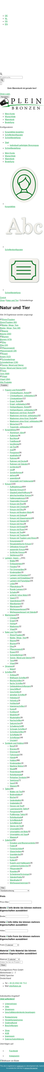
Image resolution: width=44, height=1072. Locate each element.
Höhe (2, 931)
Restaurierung (11, 1017)
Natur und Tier (12, 300)
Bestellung (9, 122)
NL (6, 19)
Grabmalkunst (11, 1023)
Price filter (4, 902)
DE (6, 16)
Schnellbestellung (13, 138)
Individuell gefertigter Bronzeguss (24, 145)
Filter (3, 888)
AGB (7, 1033)
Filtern (3, 965)
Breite (2, 916)
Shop (2, 300)
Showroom (9, 1009)
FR (6, 21)
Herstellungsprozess (14, 1020)
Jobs (7, 1007)
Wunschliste (10, 117)
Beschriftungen (11, 1026)
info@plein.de (15, 986)
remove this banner (30, 1068)
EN (6, 24)
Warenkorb (9, 119)
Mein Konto (10, 114)
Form (2, 945)
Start (7, 142)
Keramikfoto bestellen (14, 132)
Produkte (4, 385)
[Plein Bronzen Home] (22, 109)
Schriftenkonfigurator (14, 135)
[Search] (2, 80)
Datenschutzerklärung (14, 1039)
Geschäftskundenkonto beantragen (20, 1012)
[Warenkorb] (1, 83)
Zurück (3, 298)
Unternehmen (11, 1004)
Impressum (9, 1036)
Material (3, 959)
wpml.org (20, 1066)
